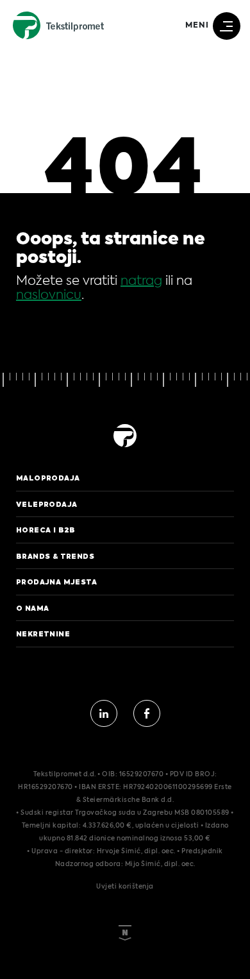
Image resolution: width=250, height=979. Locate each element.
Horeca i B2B (46, 530)
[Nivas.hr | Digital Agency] (125, 917)
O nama (32, 608)
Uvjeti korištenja (125, 886)
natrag (141, 281)
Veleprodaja (46, 504)
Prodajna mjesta (56, 582)
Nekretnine (43, 634)
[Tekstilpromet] (125, 448)
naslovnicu (48, 295)
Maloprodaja (47, 478)
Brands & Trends (55, 556)
